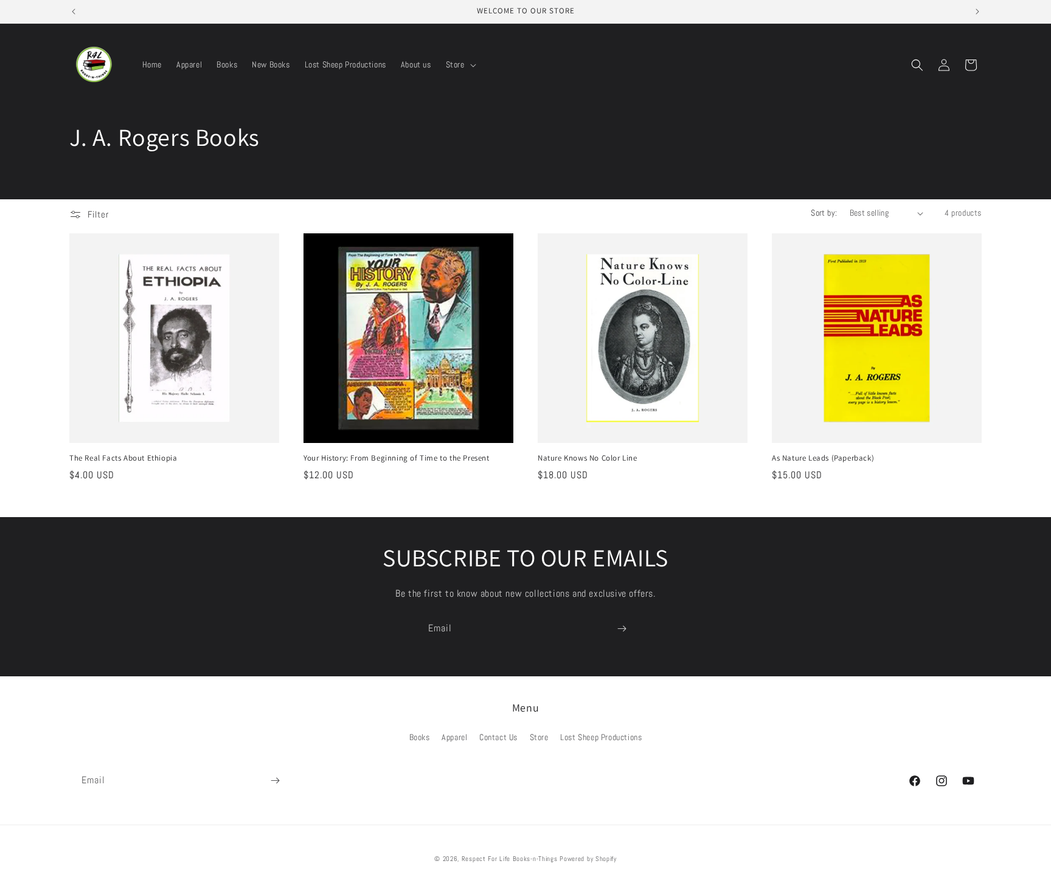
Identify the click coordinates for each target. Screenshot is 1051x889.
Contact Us (498, 737)
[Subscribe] (621, 628)
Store (539, 737)
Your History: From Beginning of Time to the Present (397, 458)
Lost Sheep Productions (601, 737)
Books (419, 737)
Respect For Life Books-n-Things (510, 858)
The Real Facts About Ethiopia (123, 458)
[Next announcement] (977, 11)
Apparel (454, 737)
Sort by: (824, 212)
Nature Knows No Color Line (587, 458)
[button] (460, 64)
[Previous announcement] (73, 11)
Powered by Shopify (588, 858)
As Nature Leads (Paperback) (823, 458)
